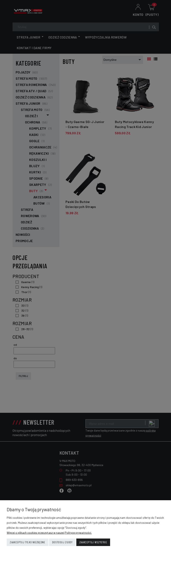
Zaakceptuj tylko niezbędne (27, 542)
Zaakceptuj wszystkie (93, 542)
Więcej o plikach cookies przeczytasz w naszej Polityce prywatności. (49, 532)
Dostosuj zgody (62, 542)
